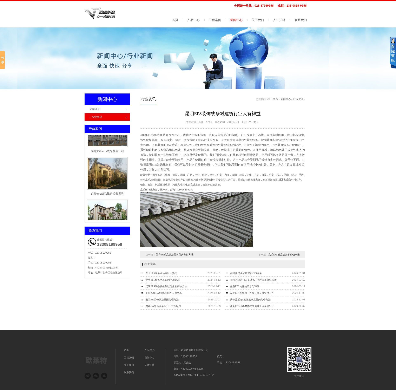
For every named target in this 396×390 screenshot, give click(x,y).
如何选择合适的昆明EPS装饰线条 (164, 293)
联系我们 (301, 20)
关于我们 (258, 20)
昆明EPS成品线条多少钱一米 (284, 254)
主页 (275, 99)
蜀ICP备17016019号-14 (201, 374)
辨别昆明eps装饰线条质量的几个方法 (250, 299)
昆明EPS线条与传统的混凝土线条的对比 (252, 306)
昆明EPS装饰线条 (151, 135)
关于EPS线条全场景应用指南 (161, 273)
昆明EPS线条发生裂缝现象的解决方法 (166, 286)
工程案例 (215, 20)
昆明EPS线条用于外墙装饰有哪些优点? (251, 293)
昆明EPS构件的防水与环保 (244, 286)
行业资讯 (97, 116)
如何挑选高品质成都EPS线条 (246, 273)
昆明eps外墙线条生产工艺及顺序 (163, 306)
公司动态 (95, 109)
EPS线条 (285, 179)
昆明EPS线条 (245, 179)
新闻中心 (236, 20)
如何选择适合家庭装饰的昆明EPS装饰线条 (253, 279)
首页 (175, 20)
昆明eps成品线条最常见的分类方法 (174, 254)
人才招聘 (279, 20)
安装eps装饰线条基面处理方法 (162, 299)
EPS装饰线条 (223, 145)
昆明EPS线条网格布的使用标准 (163, 279)
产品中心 (193, 20)
